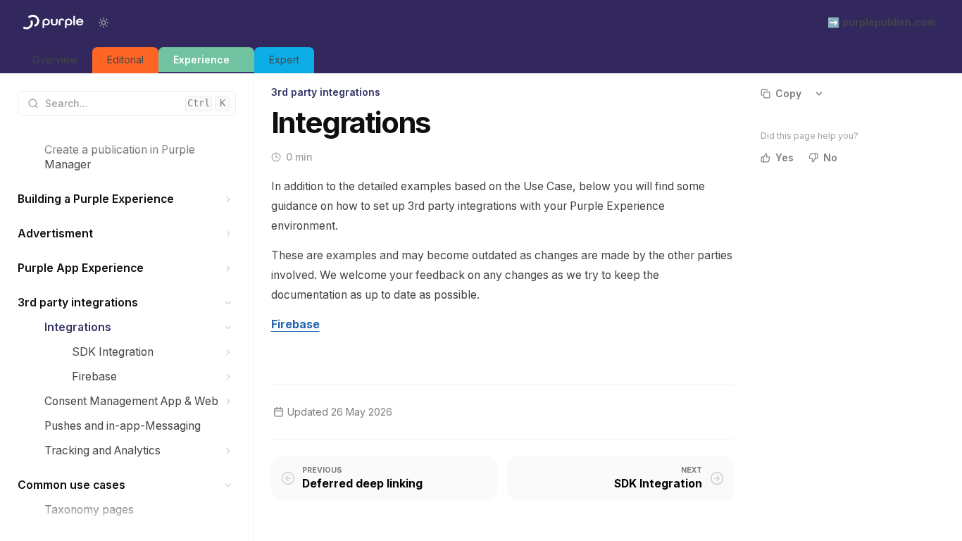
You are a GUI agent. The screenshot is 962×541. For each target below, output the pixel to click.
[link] (55, 60)
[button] (228, 199)
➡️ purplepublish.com (881, 22)
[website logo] (52, 22)
